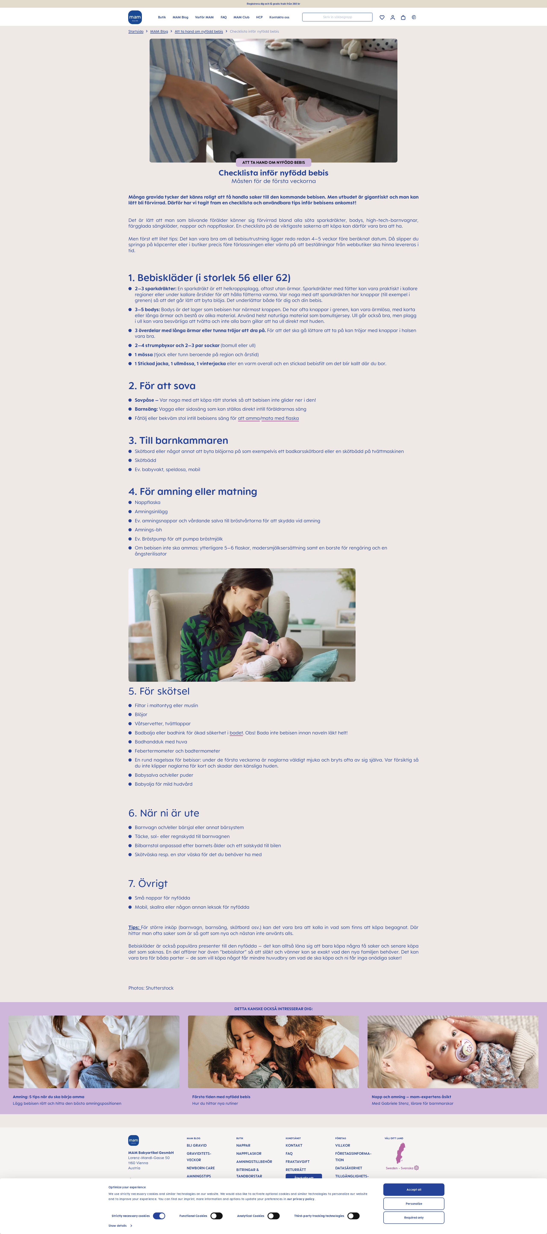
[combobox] (337, 17)
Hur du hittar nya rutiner (215, 1103)
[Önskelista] (382, 17)
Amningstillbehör (254, 1161)
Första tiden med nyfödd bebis (221, 1096)
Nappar (243, 1145)
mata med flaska (280, 418)
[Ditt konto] (392, 17)
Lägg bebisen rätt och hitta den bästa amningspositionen (67, 1103)
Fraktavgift (298, 1161)
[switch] (216, 1215)
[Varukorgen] (403, 17)
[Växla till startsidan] (135, 17)
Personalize (414, 1203)
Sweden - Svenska (400, 1168)
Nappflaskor (249, 1153)
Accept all (414, 1189)
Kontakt (294, 1145)
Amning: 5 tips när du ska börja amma (49, 1096)
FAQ (289, 1153)
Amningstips (199, 1176)
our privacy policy (301, 1199)
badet (236, 733)
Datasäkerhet (348, 1168)
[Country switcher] (414, 17)
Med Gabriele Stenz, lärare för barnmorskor (412, 1103)
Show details (118, 1225)
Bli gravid (197, 1145)
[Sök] (368, 17)
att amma (249, 418)
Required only (414, 1217)
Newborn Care (201, 1168)
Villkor (342, 1145)
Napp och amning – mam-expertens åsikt (412, 1096)
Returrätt (296, 1170)
